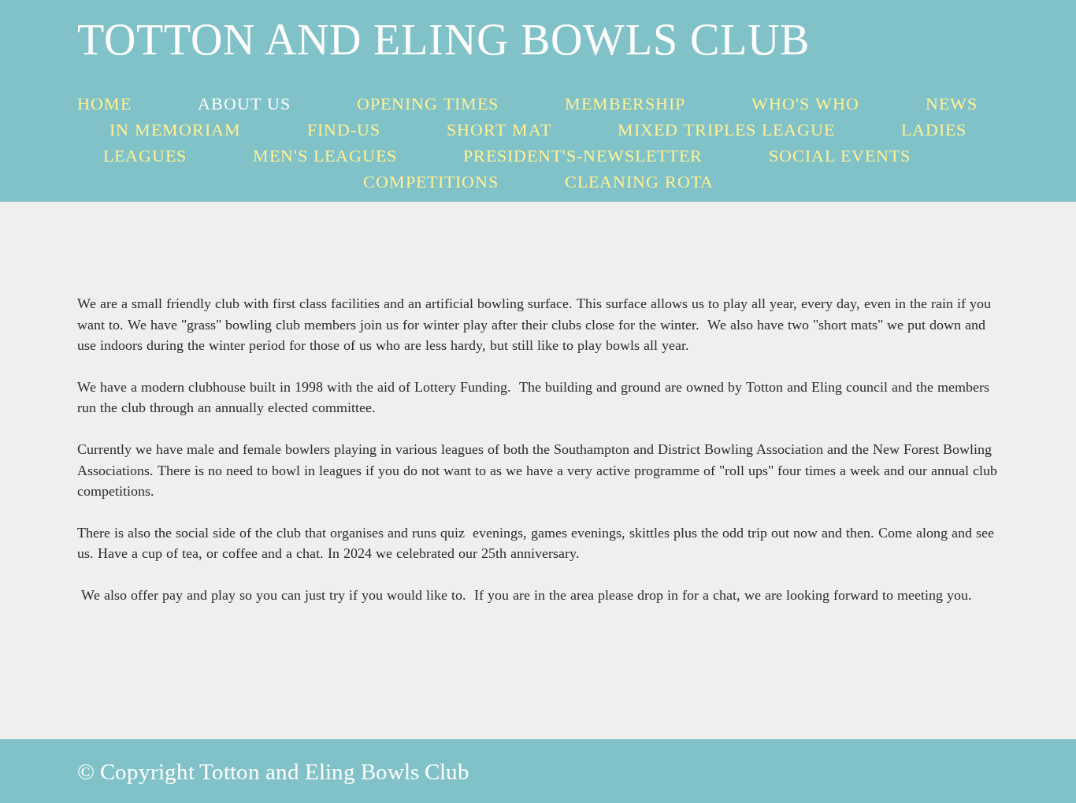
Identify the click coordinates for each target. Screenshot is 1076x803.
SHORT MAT (499, 129)
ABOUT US (244, 103)
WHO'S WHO (805, 103)
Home (104, 103)
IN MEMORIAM (175, 129)
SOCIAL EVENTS (840, 155)
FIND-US (343, 129)
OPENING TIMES (428, 103)
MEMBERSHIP (625, 103)
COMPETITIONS (431, 181)
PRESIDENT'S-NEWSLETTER (583, 155)
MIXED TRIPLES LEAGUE (726, 129)
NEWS (952, 103)
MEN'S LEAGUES (325, 155)
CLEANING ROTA (639, 181)
